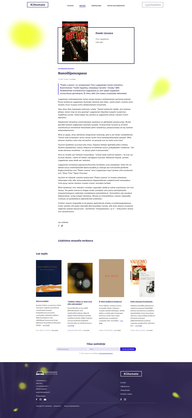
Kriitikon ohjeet (126, 394)
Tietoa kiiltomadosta (116, 6)
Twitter (62, 226)
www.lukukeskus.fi (43, 392)
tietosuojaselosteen (106, 353)
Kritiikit (82, 6)
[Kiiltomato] (37, 7)
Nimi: (91, 346)
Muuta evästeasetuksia (71, 406)
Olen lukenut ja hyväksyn (97, 353)
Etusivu (70, 6)
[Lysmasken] (152, 7)
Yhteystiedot (40, 396)
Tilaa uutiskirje (128, 349)
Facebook (59, 226)
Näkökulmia (96, 6)
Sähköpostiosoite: (63, 346)
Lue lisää (46, 325)
